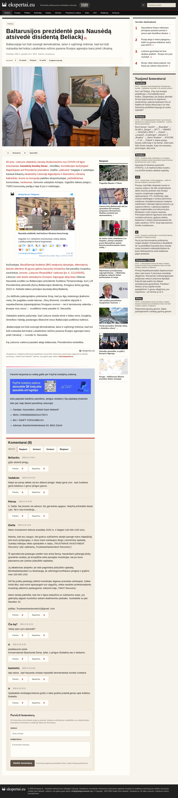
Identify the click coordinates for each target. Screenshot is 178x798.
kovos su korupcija (29, 178)
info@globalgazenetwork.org (82, 791)
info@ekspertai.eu (66, 356)
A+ (25, 153)
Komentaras (16, 739)
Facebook (22, 60)
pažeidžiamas (75, 178)
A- (8, 153)
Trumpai (17, 13)
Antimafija (38, 13)
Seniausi (37, 449)
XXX (95, 13)
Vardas (13, 728)
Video (87, 13)
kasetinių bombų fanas (34, 166)
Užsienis (58, 13)
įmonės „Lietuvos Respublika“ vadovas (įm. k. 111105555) (51, 272)
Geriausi (50, 449)
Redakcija (104, 13)
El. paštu (43, 60)
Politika (27, 13)
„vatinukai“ (64, 170)
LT (143, 5)
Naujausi (23, 449)
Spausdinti (33, 153)
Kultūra (48, 13)
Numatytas (17, 153)
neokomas (26, 182)
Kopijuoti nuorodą (55, 60)
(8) (85, 38)
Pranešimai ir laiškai (73, 13)
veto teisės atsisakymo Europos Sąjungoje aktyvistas (46, 277)
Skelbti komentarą (22, 763)
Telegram (33, 60)
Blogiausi (64, 449)
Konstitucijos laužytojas (74, 166)
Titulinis (7, 13)
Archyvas (115, 13)
